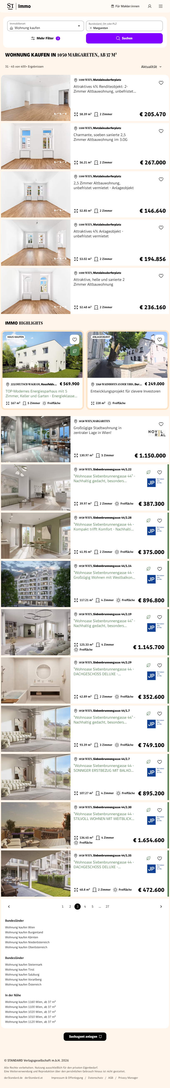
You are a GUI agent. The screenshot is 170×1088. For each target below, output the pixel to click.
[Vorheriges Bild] (8, 98)
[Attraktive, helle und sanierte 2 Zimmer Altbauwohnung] (85, 291)
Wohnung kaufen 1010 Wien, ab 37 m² (30, 1016)
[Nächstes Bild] (63, 98)
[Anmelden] (149, 6)
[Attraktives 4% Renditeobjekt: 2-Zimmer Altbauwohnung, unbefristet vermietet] (85, 98)
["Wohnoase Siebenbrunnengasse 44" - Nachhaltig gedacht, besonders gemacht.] (84, 487)
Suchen (127, 38)
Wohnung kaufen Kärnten (21, 937)
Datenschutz (95, 1077)
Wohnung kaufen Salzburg (22, 974)
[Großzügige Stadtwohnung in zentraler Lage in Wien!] (85, 439)
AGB (110, 1077)
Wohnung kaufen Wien (20, 927)
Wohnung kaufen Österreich (23, 984)
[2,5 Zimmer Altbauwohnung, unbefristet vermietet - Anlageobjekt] (85, 194)
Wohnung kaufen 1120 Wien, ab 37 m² (30, 1021)
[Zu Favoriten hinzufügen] (161, 82)
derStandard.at (34, 1077)
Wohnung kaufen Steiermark (23, 964)
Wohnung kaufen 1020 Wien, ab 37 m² (30, 1011)
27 (107, 906)
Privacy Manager (128, 1077)
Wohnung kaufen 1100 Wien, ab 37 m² (30, 1006)
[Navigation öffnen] (160, 6)
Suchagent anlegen (83, 1036)
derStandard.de (13, 1077)
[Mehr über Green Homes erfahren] (74, 351)
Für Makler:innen (127, 6)
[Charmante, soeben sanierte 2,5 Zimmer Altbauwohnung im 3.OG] (85, 146)
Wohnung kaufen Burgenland (24, 932)
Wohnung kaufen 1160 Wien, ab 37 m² (30, 1001)
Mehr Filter (48, 38)
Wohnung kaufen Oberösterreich (26, 947)
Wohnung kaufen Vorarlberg (23, 979)
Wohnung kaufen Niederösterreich (27, 942)
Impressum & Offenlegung (67, 1077)
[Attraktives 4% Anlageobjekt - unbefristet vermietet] (85, 243)
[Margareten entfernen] (91, 28)
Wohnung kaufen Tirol (19, 969)
